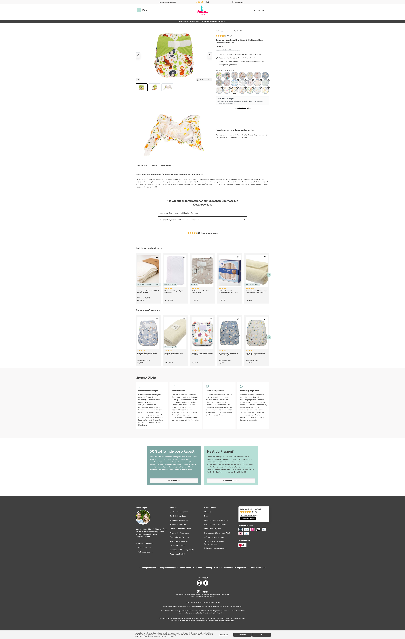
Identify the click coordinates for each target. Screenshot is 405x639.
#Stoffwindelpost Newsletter (215, 524)
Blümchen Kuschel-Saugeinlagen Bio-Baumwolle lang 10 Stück (256, 291)
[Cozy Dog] (242, 82)
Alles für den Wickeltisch (179, 533)
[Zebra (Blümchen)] (265, 90)
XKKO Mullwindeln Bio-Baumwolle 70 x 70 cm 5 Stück (228, 291)
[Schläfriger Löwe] (242, 90)
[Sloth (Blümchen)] (250, 90)
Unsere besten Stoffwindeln (180, 529)
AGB (218, 568)
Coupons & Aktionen (177, 546)
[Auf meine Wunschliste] (157, 257)
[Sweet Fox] (265, 75)
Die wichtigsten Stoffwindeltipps (216, 520)
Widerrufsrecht (185, 568)
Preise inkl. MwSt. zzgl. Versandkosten (228, 50)
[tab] (142, 165)
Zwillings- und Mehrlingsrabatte (182, 550)
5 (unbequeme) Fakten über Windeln (218, 533)
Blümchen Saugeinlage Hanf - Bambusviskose (174, 354)
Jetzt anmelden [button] (174, 480)
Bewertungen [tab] (166, 165)
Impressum (241, 568)
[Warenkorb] (267, 9)
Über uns (207, 512)
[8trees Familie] (202, 591)
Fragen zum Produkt (177, 554)
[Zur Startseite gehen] (202, 10)
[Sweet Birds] (257, 90)
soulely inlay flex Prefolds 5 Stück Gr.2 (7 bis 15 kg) (148, 291)
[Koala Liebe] (234, 75)
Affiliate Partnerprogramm (214, 537)
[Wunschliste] (258, 9)
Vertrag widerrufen (148, 568)
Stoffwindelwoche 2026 (179, 512)
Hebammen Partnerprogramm (215, 548)
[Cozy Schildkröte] (265, 82)
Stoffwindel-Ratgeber (212, 529)
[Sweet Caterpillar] (257, 75)
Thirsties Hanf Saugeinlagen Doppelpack (173, 291)
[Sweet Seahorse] (226, 82)
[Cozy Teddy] (219, 90)
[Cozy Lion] (257, 82)
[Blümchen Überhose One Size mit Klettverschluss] (174, 55)
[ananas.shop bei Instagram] (199, 583)
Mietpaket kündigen (167, 568)
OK (262, 635)
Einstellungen (223, 635)
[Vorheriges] (138, 55)
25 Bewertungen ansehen (208, 233)
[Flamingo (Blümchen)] (226, 90)
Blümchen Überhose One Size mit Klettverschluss (147, 354)
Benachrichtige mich (242, 108)
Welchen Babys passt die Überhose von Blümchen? (179, 220)
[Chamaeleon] (219, 75)
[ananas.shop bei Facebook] (205, 583)
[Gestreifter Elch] (226, 75)
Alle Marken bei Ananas (179, 520)
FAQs (206, 516)
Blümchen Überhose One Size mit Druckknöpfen (228, 354)
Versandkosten (196, 606)
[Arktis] (234, 82)
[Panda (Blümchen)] (234, 90)
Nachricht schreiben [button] (231, 480)
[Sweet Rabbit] (219, 82)
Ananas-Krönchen (228, 620)
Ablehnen (242, 635)
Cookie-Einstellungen (257, 568)
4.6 (230, 36)
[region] (174, 60)
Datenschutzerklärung (167, 636)
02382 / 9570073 (144, 548)
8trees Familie (195, 594)
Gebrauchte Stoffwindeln (179, 537)
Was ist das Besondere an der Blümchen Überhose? (179, 213)
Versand (198, 568)
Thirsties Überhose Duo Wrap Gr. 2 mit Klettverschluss (202, 354)
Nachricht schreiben (145, 543)
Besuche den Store (225, 42)
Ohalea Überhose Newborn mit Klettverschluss (202, 291)
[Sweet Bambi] (250, 75)
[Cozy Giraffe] (250, 82)
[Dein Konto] (263, 9)
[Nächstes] (210, 55)
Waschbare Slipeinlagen (179, 541)
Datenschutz (228, 568)
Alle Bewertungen (247, 518)
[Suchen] (254, 9)
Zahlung (208, 568)
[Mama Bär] (242, 75)
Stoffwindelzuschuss (178, 516)
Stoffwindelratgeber (145, 552)
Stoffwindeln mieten (178, 524)
